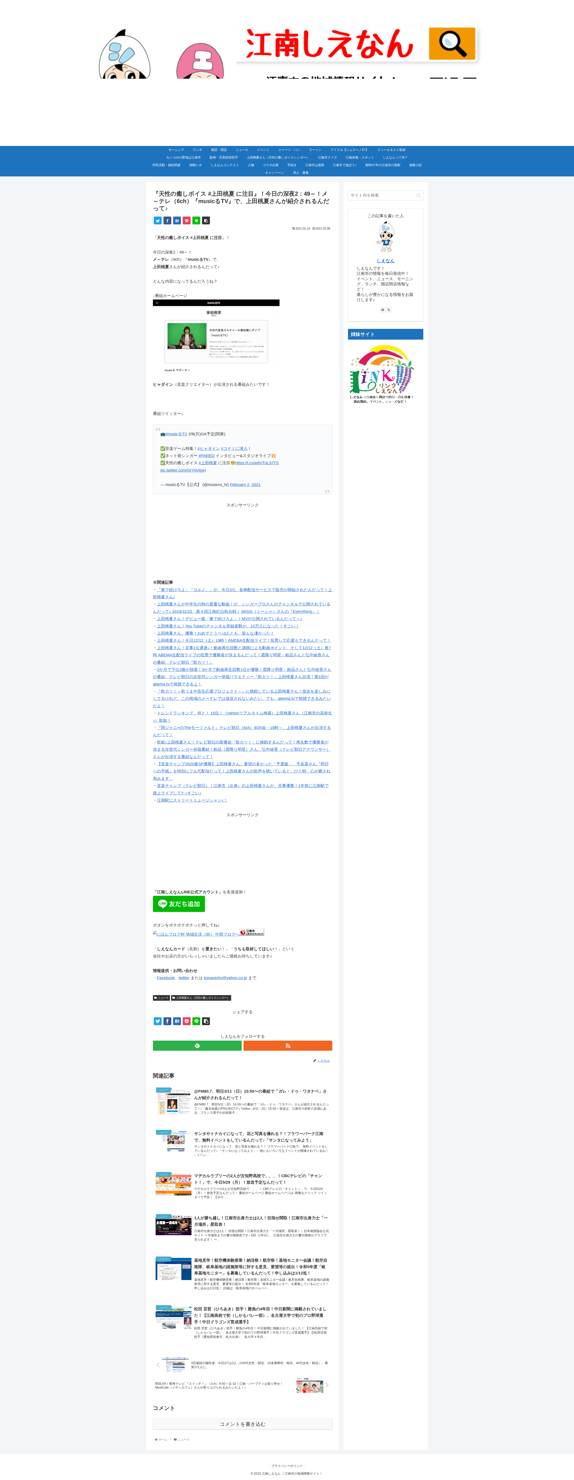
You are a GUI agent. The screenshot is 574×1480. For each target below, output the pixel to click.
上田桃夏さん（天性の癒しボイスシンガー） (203, 997)
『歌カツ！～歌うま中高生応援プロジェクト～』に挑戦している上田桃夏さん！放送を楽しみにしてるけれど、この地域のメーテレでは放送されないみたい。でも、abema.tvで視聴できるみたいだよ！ (242, 698)
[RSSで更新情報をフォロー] (288, 1046)
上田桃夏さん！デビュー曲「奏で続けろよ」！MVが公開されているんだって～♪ (229, 618)
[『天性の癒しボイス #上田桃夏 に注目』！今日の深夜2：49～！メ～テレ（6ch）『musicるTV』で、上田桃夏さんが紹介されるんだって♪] (177, 220)
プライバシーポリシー (287, 1466)
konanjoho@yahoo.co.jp (225, 978)
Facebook (166, 978)
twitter (184, 978)
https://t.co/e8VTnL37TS (257, 463)
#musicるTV (176, 434)
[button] (419, 195)
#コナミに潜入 (234, 448)
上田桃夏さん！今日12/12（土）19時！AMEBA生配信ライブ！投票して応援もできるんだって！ (244, 640)
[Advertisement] (287, 112)
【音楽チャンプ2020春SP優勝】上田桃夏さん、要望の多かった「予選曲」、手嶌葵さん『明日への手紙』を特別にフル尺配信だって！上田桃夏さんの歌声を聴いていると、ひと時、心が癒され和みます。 (241, 771)
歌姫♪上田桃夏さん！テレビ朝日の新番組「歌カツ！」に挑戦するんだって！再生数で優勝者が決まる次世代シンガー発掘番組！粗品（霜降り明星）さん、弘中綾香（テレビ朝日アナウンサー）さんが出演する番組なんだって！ (241, 749)
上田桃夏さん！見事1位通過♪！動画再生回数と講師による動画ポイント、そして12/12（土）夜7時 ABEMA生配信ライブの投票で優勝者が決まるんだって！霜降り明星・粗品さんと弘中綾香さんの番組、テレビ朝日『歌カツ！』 (242, 655)
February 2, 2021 (245, 484)
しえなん (386, 260)
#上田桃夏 (208, 463)
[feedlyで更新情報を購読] (197, 1046)
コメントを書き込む (243, 1424)
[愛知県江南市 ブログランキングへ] (251, 934)
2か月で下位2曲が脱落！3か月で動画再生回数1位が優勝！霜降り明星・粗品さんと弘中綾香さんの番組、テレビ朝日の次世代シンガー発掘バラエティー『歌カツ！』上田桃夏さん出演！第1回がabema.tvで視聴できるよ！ (242, 676)
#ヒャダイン (209, 448)
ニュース (163, 997)
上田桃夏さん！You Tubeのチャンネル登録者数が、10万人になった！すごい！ (228, 626)
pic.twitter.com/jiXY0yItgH (183, 470)
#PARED (207, 456)
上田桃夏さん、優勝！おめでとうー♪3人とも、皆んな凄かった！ (215, 633)
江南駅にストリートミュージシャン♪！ (192, 800)
